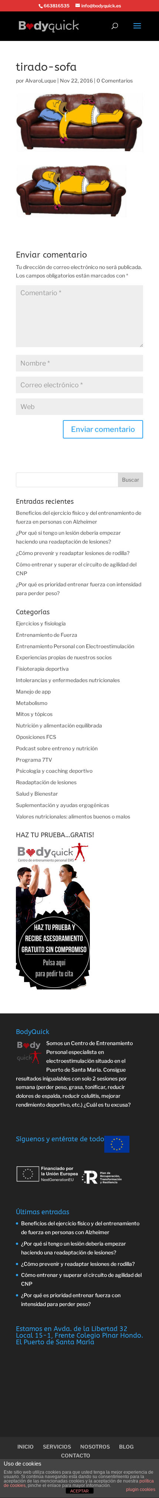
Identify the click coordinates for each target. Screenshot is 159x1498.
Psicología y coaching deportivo (54, 771)
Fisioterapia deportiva (42, 669)
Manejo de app (33, 691)
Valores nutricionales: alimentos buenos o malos (73, 816)
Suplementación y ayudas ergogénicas (62, 805)
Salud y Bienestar (37, 793)
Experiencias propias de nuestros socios (64, 657)
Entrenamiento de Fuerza (46, 635)
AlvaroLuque (40, 80)
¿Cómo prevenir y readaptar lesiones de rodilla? (72, 553)
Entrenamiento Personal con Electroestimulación (75, 646)
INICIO (25, 1446)
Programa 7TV (34, 760)
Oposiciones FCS (36, 737)
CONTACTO (75, 1455)
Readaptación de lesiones (46, 782)
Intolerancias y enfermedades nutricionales (68, 680)
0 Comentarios (115, 80)
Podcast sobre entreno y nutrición (57, 748)
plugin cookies (140, 1489)
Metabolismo (31, 703)
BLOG (126, 1446)
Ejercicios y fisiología (41, 623)
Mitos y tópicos (34, 714)
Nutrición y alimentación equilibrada (59, 725)
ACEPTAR (79, 1491)
